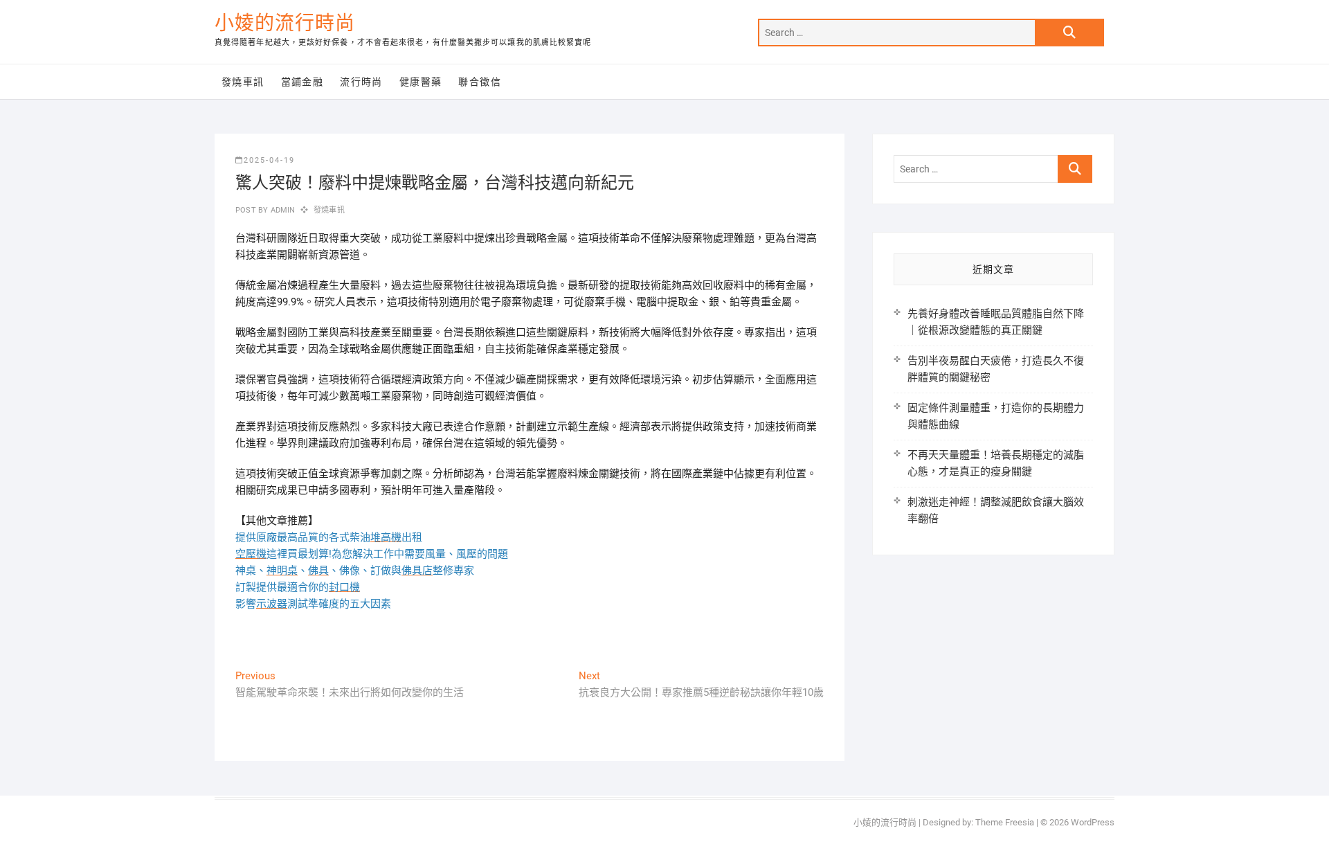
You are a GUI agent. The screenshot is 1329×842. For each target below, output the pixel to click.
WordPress (1092, 822)
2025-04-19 (269, 160)
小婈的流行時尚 (285, 23)
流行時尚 (361, 81)
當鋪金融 (302, 81)
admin (281, 210)
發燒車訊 (243, 81)
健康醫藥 (420, 81)
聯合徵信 (479, 81)
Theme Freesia (1004, 822)
